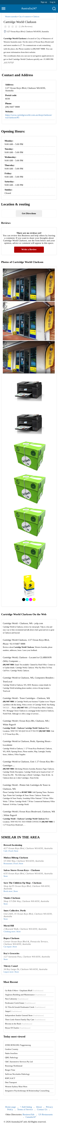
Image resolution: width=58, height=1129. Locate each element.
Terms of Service (25, 1109)
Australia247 (29, 8)
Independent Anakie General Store (24, 1015)
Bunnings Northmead (13, 1066)
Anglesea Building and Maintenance (25, 995)
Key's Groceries (11, 953)
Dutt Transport (11, 1082)
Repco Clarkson (11, 938)
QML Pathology (11, 1057)
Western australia (11, 17)
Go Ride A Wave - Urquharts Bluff (24, 990)
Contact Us (42, 1109)
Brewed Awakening (13, 845)
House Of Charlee (17, 1028)
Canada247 (31, 1117)
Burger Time (10, 1070)
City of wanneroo (25, 17)
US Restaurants (46, 1114)
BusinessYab (28, 1114)
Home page (10, 1107)
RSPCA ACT (10, 1078)
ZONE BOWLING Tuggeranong (18, 1045)
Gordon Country (11, 1049)
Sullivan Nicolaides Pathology (17, 1074)
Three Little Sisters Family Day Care (25, 1019)
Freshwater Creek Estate (20, 1003)
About (39, 1107)
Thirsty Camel (11, 966)
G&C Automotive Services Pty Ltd (19, 1062)
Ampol (13, 1011)
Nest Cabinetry (16, 999)
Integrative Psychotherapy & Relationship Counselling (27, 1091)
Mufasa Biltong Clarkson (16, 857)
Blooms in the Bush (18, 1024)
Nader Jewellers (11, 1053)
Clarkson (36, 17)
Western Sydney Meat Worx (16, 1086)
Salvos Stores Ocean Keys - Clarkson (22, 870)
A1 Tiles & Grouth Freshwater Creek (25, 1007)
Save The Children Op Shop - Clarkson (22, 883)
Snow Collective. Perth (15, 910)
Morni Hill (9, 925)
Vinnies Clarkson (12, 898)
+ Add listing (26, 1107)
